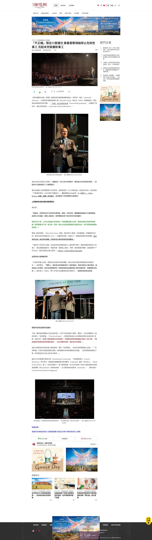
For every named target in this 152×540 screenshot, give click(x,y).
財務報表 (105, 525)
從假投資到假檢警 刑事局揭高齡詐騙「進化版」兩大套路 (87, 495)
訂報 (107, 5)
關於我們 (35, 525)
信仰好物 (63, 5)
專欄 (60, 13)
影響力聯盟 (68, 13)
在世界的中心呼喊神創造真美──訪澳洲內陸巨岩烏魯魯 (41, 495)
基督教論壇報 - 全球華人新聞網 (40, 5)
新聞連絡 (44, 525)
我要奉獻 (92, 444)
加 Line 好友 (43, 439)
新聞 (56, 5)
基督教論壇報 (45, 13)
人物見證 (54, 13)
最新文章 (35, 13)
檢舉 (96, 50)
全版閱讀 (71, 5)
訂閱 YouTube (87, 439)
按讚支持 (65, 439)
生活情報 (76, 13)
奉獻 (112, 5)
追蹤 (55, 50)
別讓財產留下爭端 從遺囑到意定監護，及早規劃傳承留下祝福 (64, 495)
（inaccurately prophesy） (69, 103)
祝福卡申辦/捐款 (116, 525)
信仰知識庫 (85, 13)
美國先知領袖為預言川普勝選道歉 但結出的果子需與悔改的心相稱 (56, 431)
